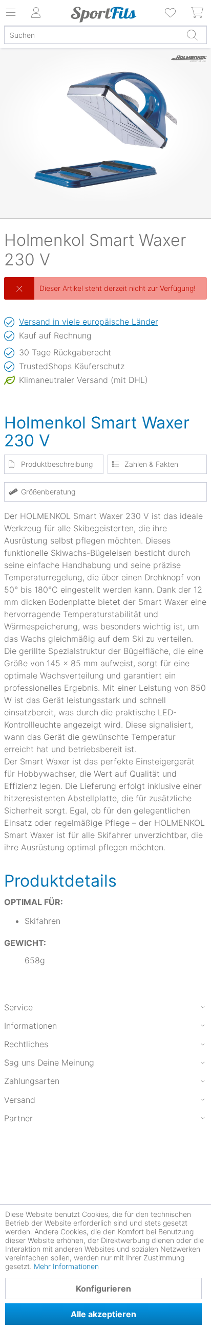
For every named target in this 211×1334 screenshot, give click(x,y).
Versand (19, 1100)
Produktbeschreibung (57, 464)
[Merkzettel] (171, 12)
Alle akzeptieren (103, 1314)
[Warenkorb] (197, 12)
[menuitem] (171, 13)
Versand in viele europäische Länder (88, 321)
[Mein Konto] (36, 12)
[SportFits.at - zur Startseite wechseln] (103, 14)
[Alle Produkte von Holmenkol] (189, 69)
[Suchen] (192, 35)
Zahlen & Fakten (151, 464)
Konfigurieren (103, 1288)
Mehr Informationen (66, 1266)
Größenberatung (48, 491)
